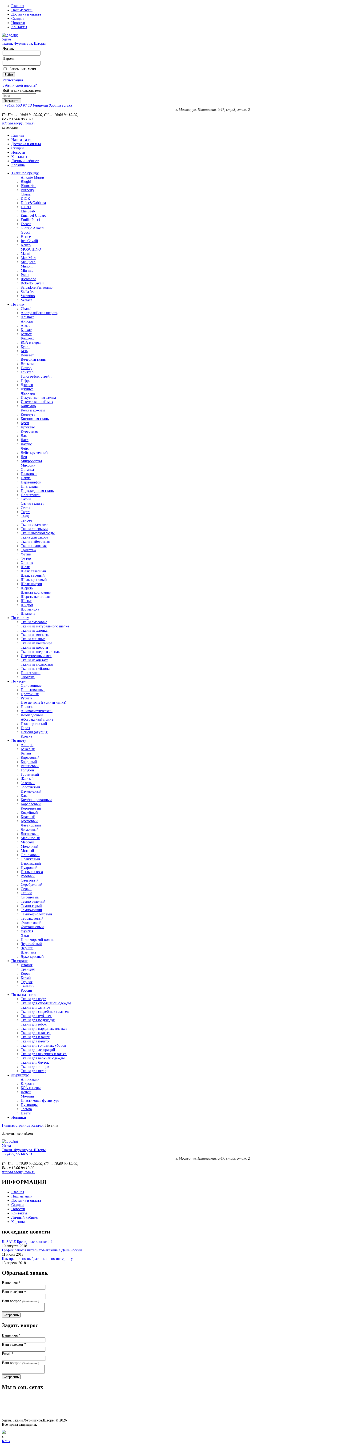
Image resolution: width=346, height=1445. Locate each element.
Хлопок (27, 563)
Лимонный (30, 829)
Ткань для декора (34, 537)
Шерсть (27, 588)
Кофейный (29, 812)
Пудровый (29, 868)
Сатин (26, 499)
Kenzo (26, 245)
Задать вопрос (61, 105)
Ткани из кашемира (36, 643)
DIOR (25, 198)
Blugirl (26, 182)
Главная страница (16, 1125)
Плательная (30, 486)
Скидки (17, 18)
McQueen (28, 262)
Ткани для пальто (35, 1041)
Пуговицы (29, 1105)
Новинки (18, 1117)
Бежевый (28, 749)
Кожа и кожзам (33, 410)
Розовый (28, 876)
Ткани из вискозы (35, 635)
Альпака (27, 317)
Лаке (24, 440)
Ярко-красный (32, 956)
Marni (25, 253)
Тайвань (27, 986)
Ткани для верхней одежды (43, 1058)
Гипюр (26, 368)
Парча (26, 478)
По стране (19, 961)
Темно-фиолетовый (36, 914)
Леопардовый (32, 715)
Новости (18, 23)
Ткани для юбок (34, 1024)
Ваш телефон (14, 1292)
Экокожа (28, 677)
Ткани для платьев (36, 1033)
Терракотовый (32, 918)
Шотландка (30, 609)
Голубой (27, 770)
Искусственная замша (38, 397)
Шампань (28, 952)
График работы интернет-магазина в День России (42, 1250)
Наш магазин (21, 10)
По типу (18, 304)
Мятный (27, 851)
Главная (17, 6)
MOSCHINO (31, 249)
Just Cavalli (29, 241)
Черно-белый (31, 944)
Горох (25, 728)
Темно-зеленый (33, 901)
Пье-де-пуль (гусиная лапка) (43, 702)
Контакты (19, 27)
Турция (26, 982)
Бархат (26, 330)
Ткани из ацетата (34, 660)
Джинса (27, 389)
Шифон (27, 605)
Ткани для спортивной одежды (46, 1003)
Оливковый (30, 855)
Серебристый (31, 884)
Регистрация (13, 80)
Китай (26, 978)
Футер (26, 558)
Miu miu (27, 270)
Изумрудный (31, 791)
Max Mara (28, 258)
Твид (25, 516)
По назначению (23, 995)
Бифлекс (27, 338)
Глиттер (27, 372)
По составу (20, 618)
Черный (27, 948)
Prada (25, 275)
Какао (25, 796)
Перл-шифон (31, 482)
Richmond (28, 279)
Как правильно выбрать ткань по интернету (37, 1259)
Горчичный (30, 774)
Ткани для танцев (35, 1067)
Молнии (27, 1096)
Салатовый (30, 880)
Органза (27, 469)
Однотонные (31, 685)
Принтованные (33, 690)
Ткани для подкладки (38, 1020)
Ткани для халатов (36, 1007)
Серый (26, 889)
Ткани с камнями (34, 525)
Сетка (25, 508)
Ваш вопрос (20, 1301)
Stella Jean (28, 292)
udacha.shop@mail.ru (18, 123)
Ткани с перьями (34, 529)
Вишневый (30, 766)
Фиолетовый (31, 923)
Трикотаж (28, 550)
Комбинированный (36, 800)
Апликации (30, 1079)
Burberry (27, 190)
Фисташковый (32, 927)
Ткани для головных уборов (43, 1045)
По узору (18, 681)
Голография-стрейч (36, 376)
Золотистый (30, 787)
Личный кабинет (25, 161)
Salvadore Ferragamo (36, 287)
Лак (24, 436)
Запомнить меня (23, 69)
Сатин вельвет (32, 503)
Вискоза (27, 364)
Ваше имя (11, 1283)
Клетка (26, 736)
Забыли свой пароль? (20, 85)
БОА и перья (31, 342)
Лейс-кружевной (34, 453)
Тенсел (26, 520)
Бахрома (27, 1084)
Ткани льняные (33, 639)
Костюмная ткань (35, 419)
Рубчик (26, 698)
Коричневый (31, 808)
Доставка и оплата (26, 14)
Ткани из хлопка (34, 630)
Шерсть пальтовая (35, 597)
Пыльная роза (32, 872)
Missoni (26, 266)
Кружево (28, 427)
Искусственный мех (37, 402)
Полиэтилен (30, 495)
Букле (25, 347)
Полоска (27, 707)
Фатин (26, 554)
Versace (26, 300)
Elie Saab (28, 211)
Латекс (26, 444)
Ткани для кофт (33, 999)
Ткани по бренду (25, 173)
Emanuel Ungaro (33, 215)
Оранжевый (30, 859)
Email (7, 1354)
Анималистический (36, 711)
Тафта (25, 512)
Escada (26, 224)
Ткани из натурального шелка (45, 626)
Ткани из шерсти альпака (41, 652)
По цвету (18, 740)
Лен (24, 457)
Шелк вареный (33, 575)
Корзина (18, 165)
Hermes (26, 237)
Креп (25, 423)
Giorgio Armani (32, 228)
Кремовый (29, 821)
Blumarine (28, 186)
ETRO (26, 207)
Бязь (24, 351)
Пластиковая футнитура (40, 1100)
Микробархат (31, 461)
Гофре (25, 381)
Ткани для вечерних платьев (44, 1054)
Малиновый (30, 838)
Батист (26, 334)
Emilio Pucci (30, 220)
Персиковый (31, 863)
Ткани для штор (33, 1071)
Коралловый (31, 804)
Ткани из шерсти (34, 647)
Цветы (26, 1113)
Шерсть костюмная (36, 592)
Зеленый (28, 783)
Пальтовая (29, 474)
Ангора (27, 321)
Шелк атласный (33, 571)
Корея (25, 973)
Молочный (29, 846)
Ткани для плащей (35, 1037)
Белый (26, 753)
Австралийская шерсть (39, 313)
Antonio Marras (32, 177)
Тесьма (26, 1109)
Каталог (37, 1125)
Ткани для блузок (35, 1062)
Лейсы (26, 1092)
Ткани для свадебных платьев (45, 1012)
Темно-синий (31, 910)
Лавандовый (31, 825)
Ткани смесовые (34, 622)
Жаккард (28, 393)
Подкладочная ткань (37, 491)
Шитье (26, 601)
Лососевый (30, 834)
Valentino (28, 296)
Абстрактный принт (37, 719)
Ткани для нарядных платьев (44, 1028)
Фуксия (27, 931)
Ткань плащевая (34, 546)
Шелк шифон (31, 584)
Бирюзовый (30, 757)
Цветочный (30, 694)
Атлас (25, 325)
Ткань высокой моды (38, 533)
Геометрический (34, 724)
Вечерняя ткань (33, 359)
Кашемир (28, 406)
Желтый (27, 779)
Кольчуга (28, 414)
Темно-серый (31, 906)
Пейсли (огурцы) (34, 732)
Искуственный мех (36, 656)
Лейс (25, 448)
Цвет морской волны (37, 940)
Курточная (29, 431)
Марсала (27, 842)
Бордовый (29, 762)
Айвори (27, 745)
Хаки (25, 935)
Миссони (28, 465)
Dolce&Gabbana (33, 203)
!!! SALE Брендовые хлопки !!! (27, 1242)
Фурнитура (20, 1075)
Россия (26, 990)
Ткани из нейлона (35, 669)
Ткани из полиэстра (37, 664)
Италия (26, 965)
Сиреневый (30, 897)
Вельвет (27, 355)
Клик (6, 1441)
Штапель (28, 613)
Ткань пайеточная (35, 541)
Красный (28, 817)
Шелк (25, 567)
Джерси (27, 385)
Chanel (26, 194)
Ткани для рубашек (36, 1016)
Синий (26, 893)
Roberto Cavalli (32, 283)
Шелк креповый (34, 580)
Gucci (25, 232)
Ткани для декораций (38, 1050)
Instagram (40, 105)
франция (28, 969)
